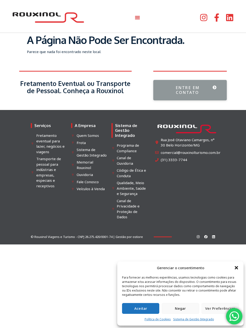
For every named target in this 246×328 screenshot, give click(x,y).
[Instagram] (204, 17)
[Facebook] (206, 236)
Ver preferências (220, 308)
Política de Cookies (158, 319)
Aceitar (140, 308)
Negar (180, 308)
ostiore (138, 237)
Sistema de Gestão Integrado (193, 319)
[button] (236, 267)
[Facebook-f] (217, 17)
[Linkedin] (230, 17)
